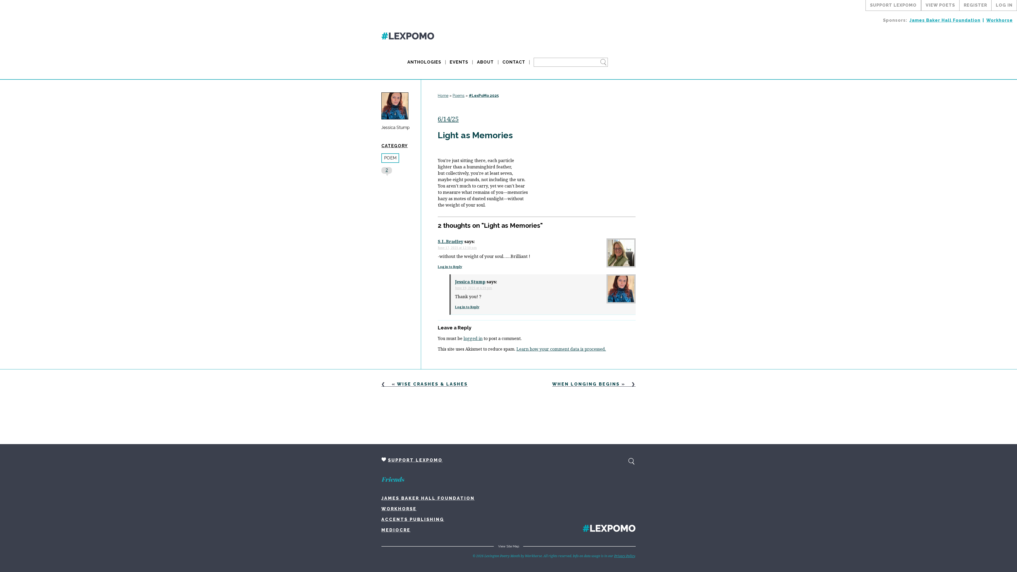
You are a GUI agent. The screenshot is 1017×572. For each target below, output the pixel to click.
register (975, 5)
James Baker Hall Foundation (944, 20)
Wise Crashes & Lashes (432, 384)
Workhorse (999, 20)
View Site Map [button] (508, 546)
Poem (390, 157)
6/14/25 (448, 118)
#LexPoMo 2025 (484, 95)
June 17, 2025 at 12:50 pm (457, 247)
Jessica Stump (395, 127)
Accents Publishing (412, 519)
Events (459, 62)
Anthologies (424, 62)
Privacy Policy (624, 556)
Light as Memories (475, 135)
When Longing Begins (586, 384)
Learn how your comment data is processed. (561, 349)
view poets (940, 5)
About (485, 62)
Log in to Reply (450, 267)
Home (443, 95)
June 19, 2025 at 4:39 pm (473, 288)
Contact (513, 62)
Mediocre (396, 530)
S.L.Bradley (450, 241)
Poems (459, 95)
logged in (473, 338)
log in (1004, 5)
